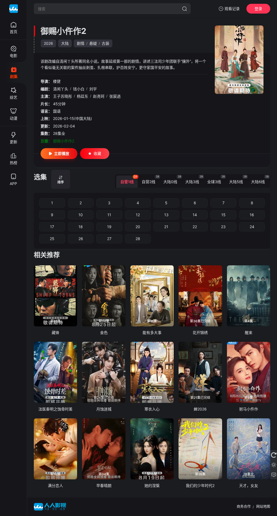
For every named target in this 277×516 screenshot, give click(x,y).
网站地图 (263, 506)
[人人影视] (13, 8)
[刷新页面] (273, 455)
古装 (105, 43)
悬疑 (93, 43)
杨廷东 (82, 96)
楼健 (57, 81)
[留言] (273, 474)
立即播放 (61, 153)
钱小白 (78, 89)
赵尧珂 (98, 96)
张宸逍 (115, 96)
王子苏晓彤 (62, 96)
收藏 (97, 153)
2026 (48, 43)
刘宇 (93, 89)
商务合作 (244, 506)
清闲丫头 (60, 89)
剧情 (80, 43)
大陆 (65, 43)
